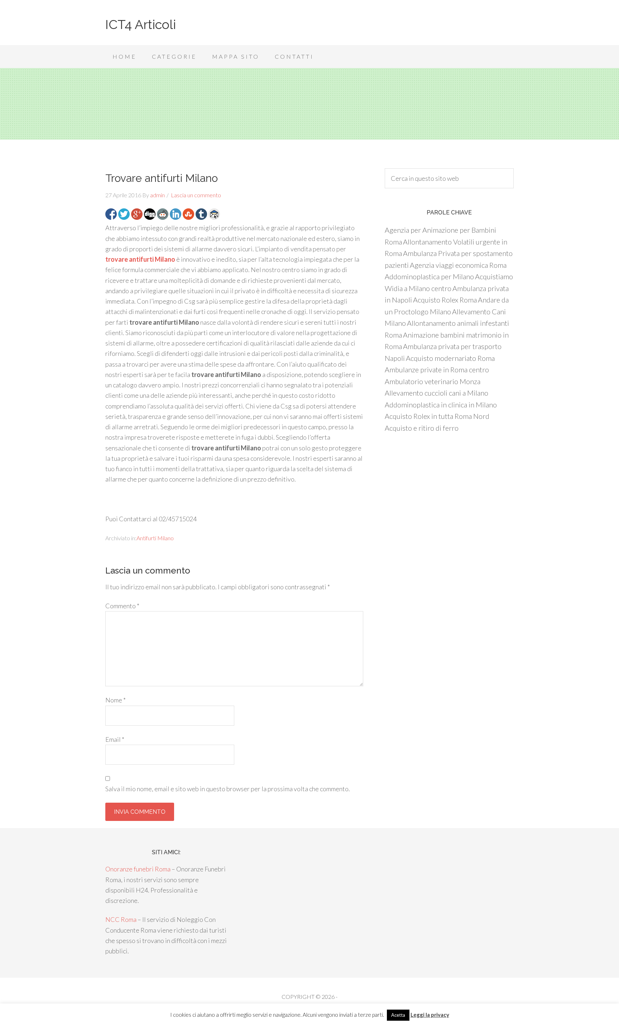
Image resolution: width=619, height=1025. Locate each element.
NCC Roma (120, 919)
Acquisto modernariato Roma (450, 358)
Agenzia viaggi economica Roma (458, 265)
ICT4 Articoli (140, 24)
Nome (115, 700)
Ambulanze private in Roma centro (437, 369)
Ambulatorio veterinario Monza (432, 381)
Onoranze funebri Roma (138, 869)
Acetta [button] (398, 1015)
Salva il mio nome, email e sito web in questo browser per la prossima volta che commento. (227, 789)
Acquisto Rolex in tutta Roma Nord (437, 416)
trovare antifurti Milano (140, 259)
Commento (122, 606)
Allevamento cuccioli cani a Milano (436, 392)
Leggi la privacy (430, 1014)
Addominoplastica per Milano (429, 276)
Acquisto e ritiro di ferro (422, 428)
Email (114, 739)
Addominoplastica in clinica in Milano (441, 404)
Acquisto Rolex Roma (445, 299)
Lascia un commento (196, 195)
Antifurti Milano (155, 538)
